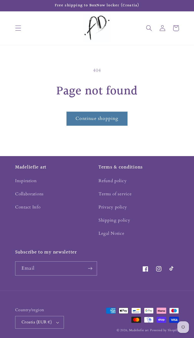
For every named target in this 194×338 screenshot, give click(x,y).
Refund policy (113, 181)
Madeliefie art (139, 330)
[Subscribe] (90, 268)
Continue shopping (97, 118)
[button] (18, 28)
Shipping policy (114, 220)
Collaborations (29, 194)
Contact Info (28, 207)
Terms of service (115, 194)
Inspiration (26, 181)
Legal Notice (112, 233)
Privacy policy (113, 207)
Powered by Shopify (164, 330)
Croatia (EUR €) (36, 322)
